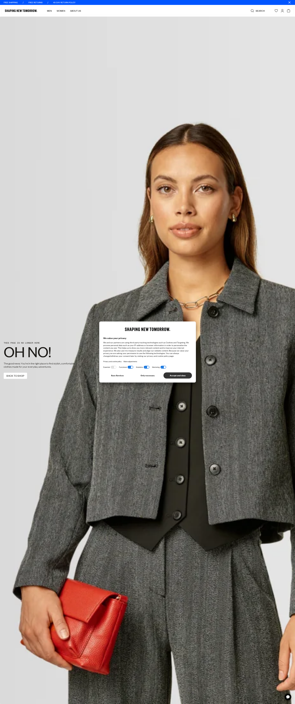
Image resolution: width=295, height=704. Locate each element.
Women (61, 10)
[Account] (282, 10)
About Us (75, 10)
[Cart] (288, 10)
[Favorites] (276, 10)
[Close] (289, 2)
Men (49, 10)
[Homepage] (21, 11)
